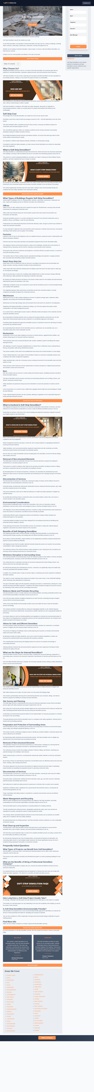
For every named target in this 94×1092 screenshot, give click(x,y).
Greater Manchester (39, 996)
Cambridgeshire (11, 994)
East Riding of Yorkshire (40, 1008)
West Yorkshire (38, 1001)
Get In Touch (78, 55)
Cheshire (36, 999)
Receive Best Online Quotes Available (32, 194)
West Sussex (10, 1002)
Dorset (8, 1021)
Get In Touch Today (32, 58)
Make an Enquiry (47, 1038)
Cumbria (36, 1025)
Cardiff (36, 989)
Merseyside (37, 1011)
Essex (8, 977)
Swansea (36, 1003)
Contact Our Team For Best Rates (32, 400)
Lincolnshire (37, 982)
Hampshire (10, 999)
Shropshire (37, 994)
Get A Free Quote (33, 965)
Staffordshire (37, 987)
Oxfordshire (10, 1006)
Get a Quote (32, 24)
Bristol (36, 977)
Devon (36, 1013)
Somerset (9, 1028)
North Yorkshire (38, 1006)
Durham (36, 1018)
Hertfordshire (10, 980)
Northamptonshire (11, 1009)
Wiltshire (9, 1011)
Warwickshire (10, 1014)
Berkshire (9, 992)
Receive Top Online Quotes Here (32, 928)
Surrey (8, 985)
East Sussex (10, 997)
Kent (8, 982)
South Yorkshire (38, 991)
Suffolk (9, 1004)
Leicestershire (10, 1018)
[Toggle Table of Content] (17, 64)
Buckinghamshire (11, 989)
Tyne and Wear (38, 1020)
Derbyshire (37, 979)
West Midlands (11, 1026)
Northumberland (38, 1023)
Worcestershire (11, 1031)
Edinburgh (37, 1028)
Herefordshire (38, 984)
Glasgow (36, 1030)
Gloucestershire (11, 1023)
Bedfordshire (10, 987)
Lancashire (37, 1015)
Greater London (11, 975)
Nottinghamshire (38, 974)
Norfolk (9, 1016)
